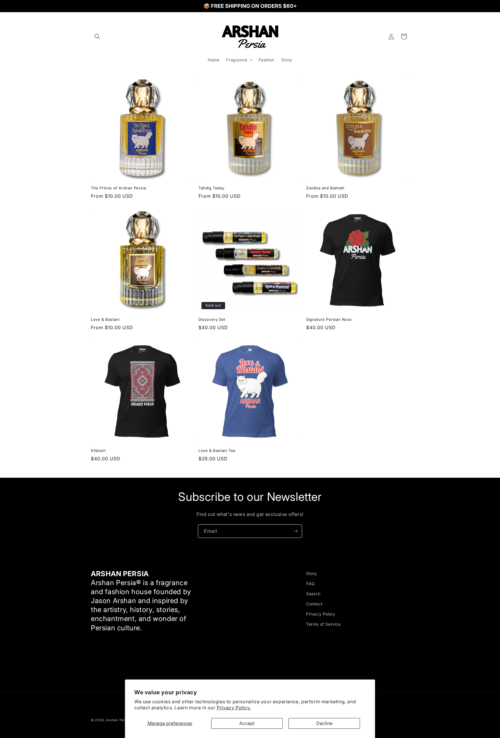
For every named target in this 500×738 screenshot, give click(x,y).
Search (313, 593)
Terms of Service (323, 624)
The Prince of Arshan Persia (118, 188)
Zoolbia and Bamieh (325, 188)
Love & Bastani (105, 319)
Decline (324, 723)
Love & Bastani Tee (217, 450)
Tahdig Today (211, 188)
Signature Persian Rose (329, 319)
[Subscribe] (295, 531)
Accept (247, 723)
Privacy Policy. (234, 707)
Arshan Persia (118, 720)
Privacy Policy (320, 613)
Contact (314, 603)
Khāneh (98, 450)
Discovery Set (211, 319)
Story (311, 573)
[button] (97, 36)
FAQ (310, 583)
